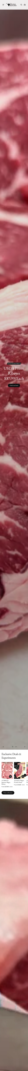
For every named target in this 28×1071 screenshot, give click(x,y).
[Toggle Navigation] (3, 4)
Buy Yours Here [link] (14, 388)
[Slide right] (24, 746)
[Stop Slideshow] (12, 746)
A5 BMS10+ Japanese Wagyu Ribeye (6, 782)
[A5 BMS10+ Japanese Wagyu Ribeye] (7, 770)
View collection (7, 793)
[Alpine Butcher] (11, 5)
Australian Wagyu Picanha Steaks (19, 781)
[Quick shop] (10, 776)
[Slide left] (3, 746)
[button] (21, 4)
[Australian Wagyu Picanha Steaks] (19, 770)
